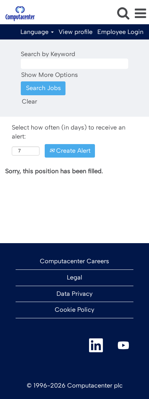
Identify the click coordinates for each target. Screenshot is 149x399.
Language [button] (35, 31)
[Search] (123, 13)
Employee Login (120, 31)
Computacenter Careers (74, 261)
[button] (140, 13)
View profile (76, 31)
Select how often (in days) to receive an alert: (68, 132)
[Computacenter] (17, 13)
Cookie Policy (74, 309)
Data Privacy (74, 294)
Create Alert (72, 150)
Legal (74, 277)
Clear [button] (29, 101)
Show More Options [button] (49, 75)
